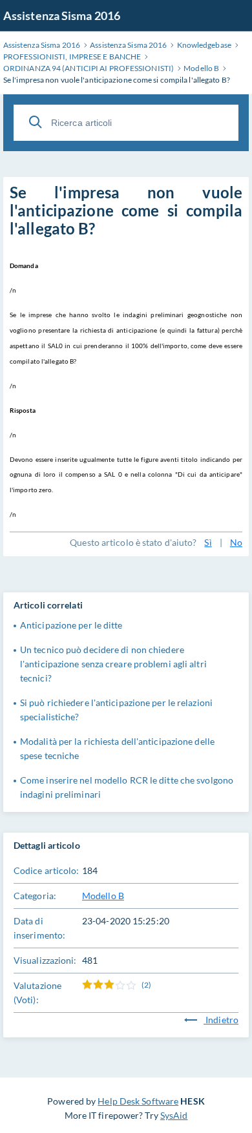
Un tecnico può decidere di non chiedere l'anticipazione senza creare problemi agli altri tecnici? (113, 663)
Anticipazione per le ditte (71, 624)
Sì (207, 542)
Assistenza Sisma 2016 (61, 15)
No (236, 542)
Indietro (221, 1019)
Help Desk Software (138, 1101)
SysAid (174, 1115)
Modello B (103, 895)
